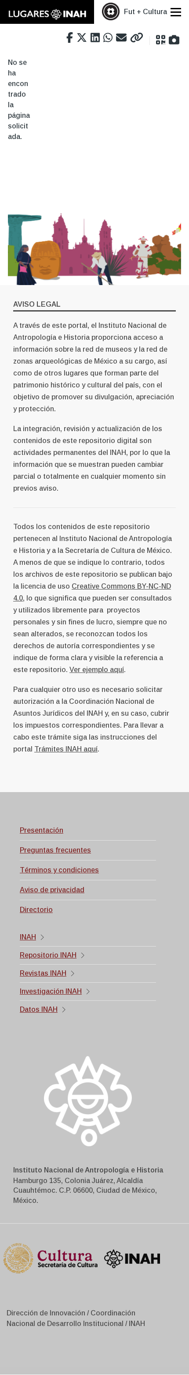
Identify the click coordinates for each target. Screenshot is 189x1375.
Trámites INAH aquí (66, 749)
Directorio (36, 909)
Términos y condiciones (59, 870)
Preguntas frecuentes (55, 850)
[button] (160, 40)
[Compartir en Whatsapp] (108, 38)
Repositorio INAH (48, 955)
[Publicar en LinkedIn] (95, 38)
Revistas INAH (43, 973)
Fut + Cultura (145, 11)
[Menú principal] (176, 12)
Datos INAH (39, 1009)
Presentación (41, 830)
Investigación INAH (51, 991)
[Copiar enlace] (136, 38)
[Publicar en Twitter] (82, 38)
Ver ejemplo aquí (96, 669)
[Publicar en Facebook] (70, 38)
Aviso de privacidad (52, 890)
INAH (28, 937)
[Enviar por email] (121, 38)
